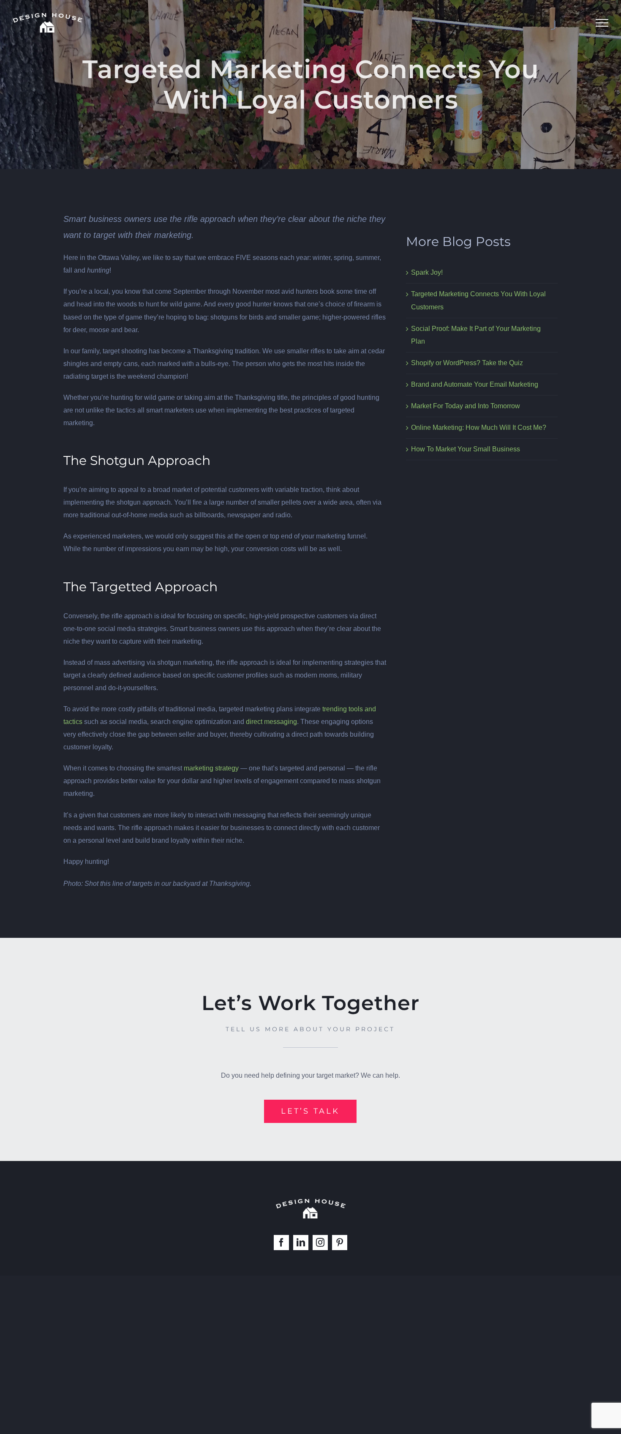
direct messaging (271, 721)
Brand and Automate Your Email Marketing (474, 384)
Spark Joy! (427, 272)
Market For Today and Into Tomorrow (465, 406)
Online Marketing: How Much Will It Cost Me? (478, 427)
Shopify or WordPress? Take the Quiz (467, 362)
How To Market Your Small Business (465, 449)
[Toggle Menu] (602, 23)
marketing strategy (211, 768)
